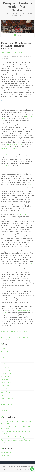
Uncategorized (21, 52)
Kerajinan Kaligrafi (6, 364)
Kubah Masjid (5, 376)
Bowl (2, 355)
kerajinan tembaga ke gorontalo (11, 148)
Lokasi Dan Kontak (7, 398)
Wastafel (4, 411)
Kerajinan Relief (6, 373)
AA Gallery (4, 165)
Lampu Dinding (5, 379)
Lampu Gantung (6, 383)
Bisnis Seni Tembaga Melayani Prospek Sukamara (14, 332)
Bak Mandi (4, 351)
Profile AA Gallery (6, 404)
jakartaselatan (7, 52)
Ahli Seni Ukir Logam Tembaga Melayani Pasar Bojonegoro (15, 338)
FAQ (2, 358)
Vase (2, 407)
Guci (2, 361)
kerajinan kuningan (18, 56)
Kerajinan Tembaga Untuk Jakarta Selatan (17, 6)
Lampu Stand (5, 389)
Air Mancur (4, 348)
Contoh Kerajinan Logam (9, 155)
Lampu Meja (5, 386)
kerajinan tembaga (5, 58)
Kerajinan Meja (5, 367)
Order (3, 401)
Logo (2, 395)
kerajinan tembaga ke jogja (14, 144)
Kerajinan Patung (6, 370)
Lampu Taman (5, 392)
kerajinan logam (27, 56)
